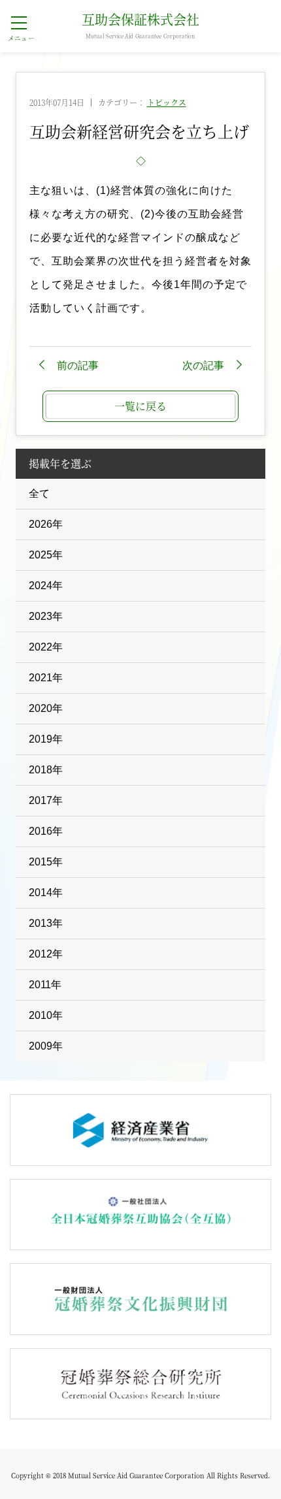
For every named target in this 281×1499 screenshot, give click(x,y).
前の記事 (78, 365)
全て (39, 493)
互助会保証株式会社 (140, 26)
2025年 (46, 554)
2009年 (46, 1046)
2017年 (46, 800)
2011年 (45, 984)
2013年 (46, 923)
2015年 (46, 861)
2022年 (46, 647)
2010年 (46, 1015)
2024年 (46, 585)
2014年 (46, 892)
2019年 (46, 739)
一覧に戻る (140, 405)
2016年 (46, 831)
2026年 (46, 524)
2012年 (46, 953)
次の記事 (203, 365)
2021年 (46, 677)
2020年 (46, 708)
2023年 (46, 616)
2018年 (46, 769)
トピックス (166, 102)
